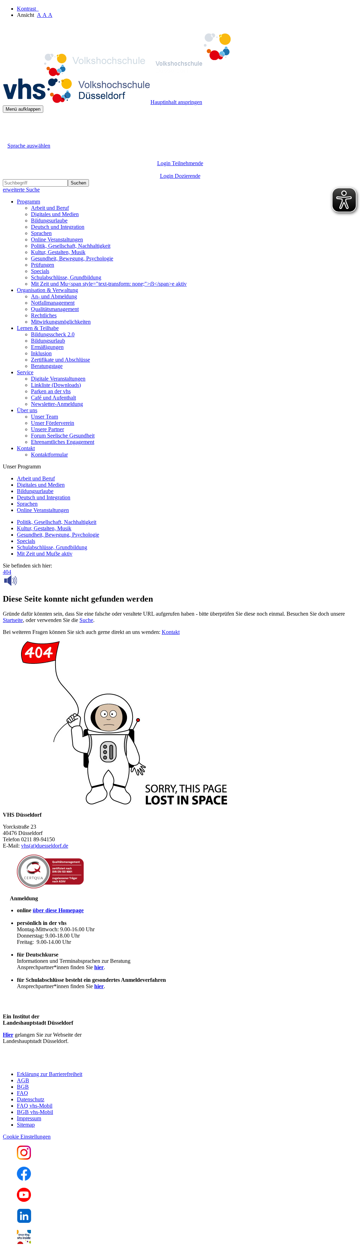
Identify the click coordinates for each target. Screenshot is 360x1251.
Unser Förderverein (52, 423)
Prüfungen (42, 265)
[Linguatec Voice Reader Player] (26, 580)
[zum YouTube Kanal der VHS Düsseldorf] (24, 1200)
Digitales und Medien (55, 214)
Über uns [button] (27, 410)
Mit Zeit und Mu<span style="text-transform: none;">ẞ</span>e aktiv (109, 284)
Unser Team (44, 417)
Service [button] (25, 372)
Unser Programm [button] (22, 466)
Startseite (13, 620)
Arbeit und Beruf (50, 208)
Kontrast (28, 9)
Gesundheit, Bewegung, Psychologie (72, 258)
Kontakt (171, 632)
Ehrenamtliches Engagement (62, 442)
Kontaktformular (49, 455)
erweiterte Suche (21, 190)
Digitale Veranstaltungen (58, 379)
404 (7, 572)
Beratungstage (47, 366)
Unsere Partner (47, 429)
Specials (40, 271)
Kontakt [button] (26, 448)
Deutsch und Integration (57, 227)
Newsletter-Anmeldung (57, 404)
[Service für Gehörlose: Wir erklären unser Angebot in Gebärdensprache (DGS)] (9, 138)
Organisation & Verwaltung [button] (47, 290)
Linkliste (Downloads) (56, 385)
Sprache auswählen (28, 146)
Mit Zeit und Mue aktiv (44, 554)
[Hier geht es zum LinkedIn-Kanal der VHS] (24, 1221)
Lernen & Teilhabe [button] (38, 328)
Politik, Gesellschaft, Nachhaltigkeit (70, 246)
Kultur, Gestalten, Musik (58, 252)
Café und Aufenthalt (53, 398)
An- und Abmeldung (54, 296)
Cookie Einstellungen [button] (27, 1137)
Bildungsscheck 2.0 (53, 334)
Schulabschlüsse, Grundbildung (66, 277)
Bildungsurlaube (49, 220)
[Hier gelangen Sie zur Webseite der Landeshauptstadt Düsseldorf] (52, 1062)
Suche (86, 620)
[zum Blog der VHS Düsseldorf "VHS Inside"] (24, 1242)
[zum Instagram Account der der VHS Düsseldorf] (24, 1158)
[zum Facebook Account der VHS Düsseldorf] (24, 1179)
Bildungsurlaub (48, 341)
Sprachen (41, 233)
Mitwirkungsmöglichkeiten (61, 322)
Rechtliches (44, 315)
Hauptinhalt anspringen (176, 102)
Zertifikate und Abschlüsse (60, 360)
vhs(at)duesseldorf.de (44, 846)
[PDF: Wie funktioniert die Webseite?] (9, 124)
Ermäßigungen (47, 347)
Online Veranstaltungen (57, 239)
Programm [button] (28, 202)
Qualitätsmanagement (55, 309)
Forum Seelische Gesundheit (63, 436)
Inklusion (41, 353)
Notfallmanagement (53, 303)
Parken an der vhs (51, 391)
